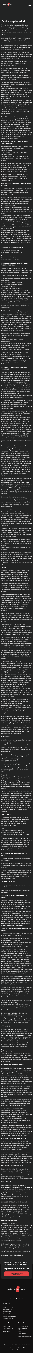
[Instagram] (13, 1298)
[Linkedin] (10, 1298)
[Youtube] (19, 1298)
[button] (30, 5)
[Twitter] (16, 1298)
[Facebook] (22, 1298)
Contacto (21, 1323)
